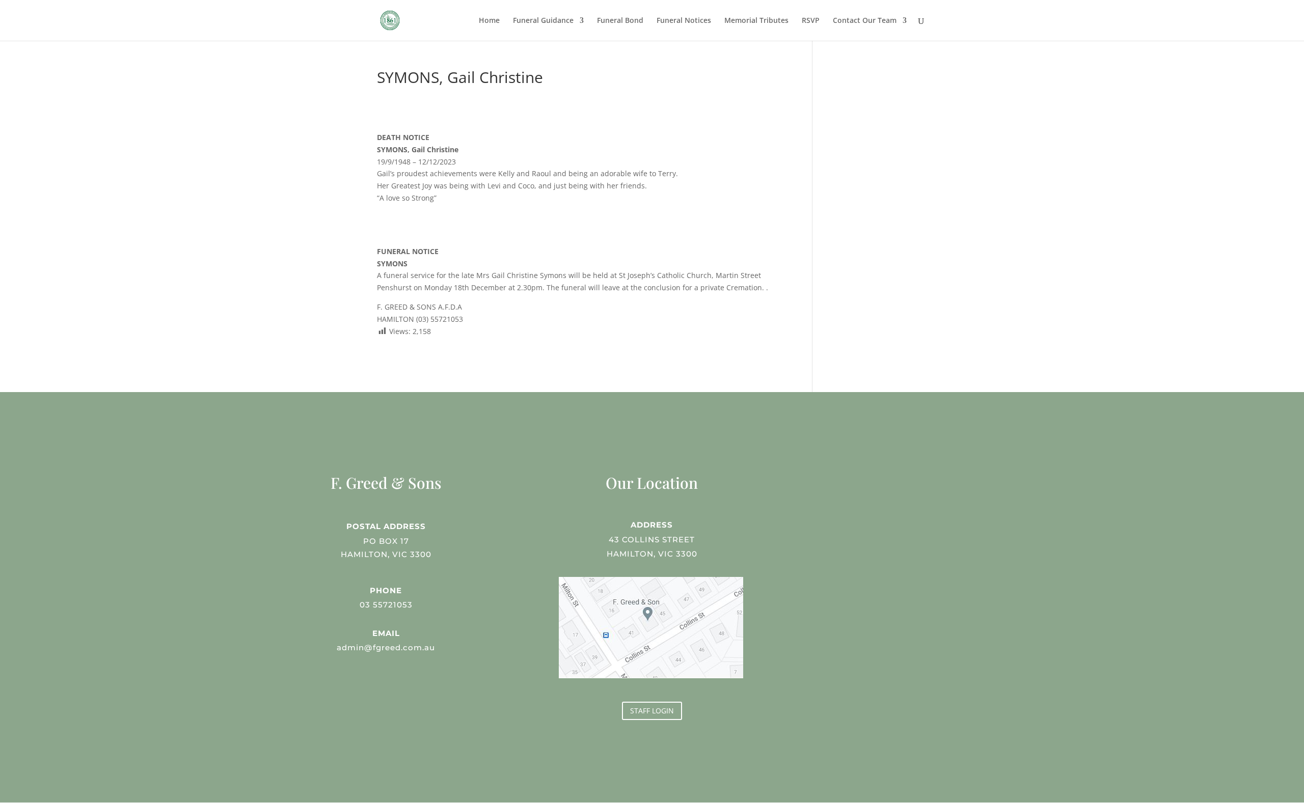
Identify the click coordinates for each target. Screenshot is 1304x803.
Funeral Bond (620, 21)
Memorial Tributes (756, 21)
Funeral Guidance (543, 21)
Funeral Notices (684, 21)
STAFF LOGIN (652, 710)
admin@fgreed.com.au (386, 647)
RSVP (811, 21)
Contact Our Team (864, 21)
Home (489, 21)
